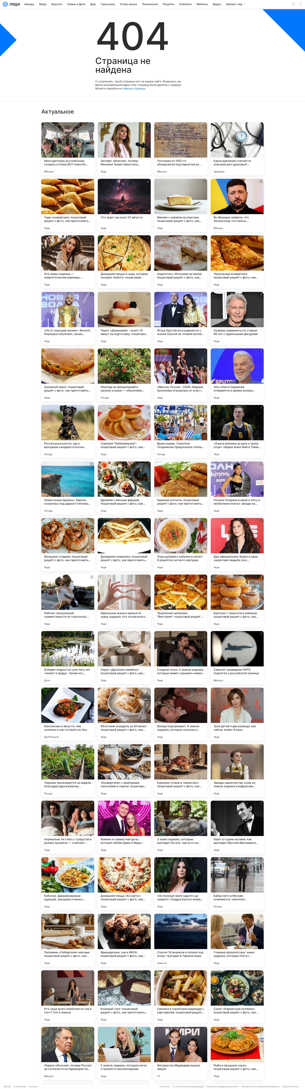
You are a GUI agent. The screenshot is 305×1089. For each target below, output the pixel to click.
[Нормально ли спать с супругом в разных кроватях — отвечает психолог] (67, 827)
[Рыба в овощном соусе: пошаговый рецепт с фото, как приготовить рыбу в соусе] (237, 1053)
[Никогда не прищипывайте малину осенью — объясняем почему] (124, 374)
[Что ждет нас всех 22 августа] (124, 205)
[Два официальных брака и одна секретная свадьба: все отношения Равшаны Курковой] (237, 544)
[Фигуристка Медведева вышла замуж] (180, 1053)
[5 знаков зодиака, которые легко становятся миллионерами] (124, 1053)
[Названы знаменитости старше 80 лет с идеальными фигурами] (237, 318)
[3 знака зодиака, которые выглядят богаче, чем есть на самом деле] (180, 827)
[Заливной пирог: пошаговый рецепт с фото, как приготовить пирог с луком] (67, 374)
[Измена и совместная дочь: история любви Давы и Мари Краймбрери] (124, 827)
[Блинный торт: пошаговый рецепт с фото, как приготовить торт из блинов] (124, 996)
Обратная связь (290, 1086)
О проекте (165, 1086)
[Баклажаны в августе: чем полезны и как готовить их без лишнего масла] (67, 714)
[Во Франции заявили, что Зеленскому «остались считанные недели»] (237, 205)
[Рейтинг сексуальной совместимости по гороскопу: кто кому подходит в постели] (67, 601)
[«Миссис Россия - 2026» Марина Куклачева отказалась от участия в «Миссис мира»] (180, 374)
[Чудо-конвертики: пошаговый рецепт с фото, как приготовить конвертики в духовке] (67, 205)
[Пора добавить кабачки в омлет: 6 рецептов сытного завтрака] (180, 544)
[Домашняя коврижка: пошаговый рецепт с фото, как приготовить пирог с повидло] (124, 544)
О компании (20, 1086)
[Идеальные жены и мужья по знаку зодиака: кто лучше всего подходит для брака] (124, 601)
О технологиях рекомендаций (188, 1086)
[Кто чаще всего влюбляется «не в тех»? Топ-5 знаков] (67, 996)
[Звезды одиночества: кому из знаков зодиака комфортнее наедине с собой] (237, 770)
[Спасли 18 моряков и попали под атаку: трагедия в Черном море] (180, 940)
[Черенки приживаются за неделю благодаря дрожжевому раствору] (67, 770)
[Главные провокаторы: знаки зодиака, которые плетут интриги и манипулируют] (237, 940)
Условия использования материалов (260, 1086)
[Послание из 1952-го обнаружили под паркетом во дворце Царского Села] (180, 148)
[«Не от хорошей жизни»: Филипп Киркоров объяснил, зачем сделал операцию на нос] (67, 318)
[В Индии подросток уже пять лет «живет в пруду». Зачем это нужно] (67, 657)
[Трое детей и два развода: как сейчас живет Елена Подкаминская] (237, 714)
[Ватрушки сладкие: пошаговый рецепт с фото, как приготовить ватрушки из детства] (67, 544)
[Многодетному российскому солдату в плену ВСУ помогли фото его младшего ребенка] (67, 148)
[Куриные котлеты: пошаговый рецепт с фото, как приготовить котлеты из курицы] (180, 487)
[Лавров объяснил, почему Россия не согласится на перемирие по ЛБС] (67, 1053)
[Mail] (5, 4)
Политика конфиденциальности (222, 1086)
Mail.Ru (7, 1086)
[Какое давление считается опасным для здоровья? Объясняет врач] (237, 148)
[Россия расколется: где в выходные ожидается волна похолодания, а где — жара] (67, 431)
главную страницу (133, 88)
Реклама (33, 1086)
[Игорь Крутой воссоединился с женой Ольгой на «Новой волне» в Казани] (180, 318)
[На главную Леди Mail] (14, 4)
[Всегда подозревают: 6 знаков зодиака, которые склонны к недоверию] (180, 714)
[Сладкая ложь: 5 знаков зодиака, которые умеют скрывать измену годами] (180, 657)
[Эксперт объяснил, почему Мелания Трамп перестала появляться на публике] (124, 148)
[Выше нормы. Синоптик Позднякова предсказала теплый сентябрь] (180, 431)
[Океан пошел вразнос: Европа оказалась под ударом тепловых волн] (67, 487)
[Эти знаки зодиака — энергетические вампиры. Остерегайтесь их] (67, 261)
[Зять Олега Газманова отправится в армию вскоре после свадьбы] (237, 374)
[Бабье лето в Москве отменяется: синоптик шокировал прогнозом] (237, 883)
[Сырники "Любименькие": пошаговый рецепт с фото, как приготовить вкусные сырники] (124, 431)
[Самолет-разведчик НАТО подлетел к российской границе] (237, 657)
